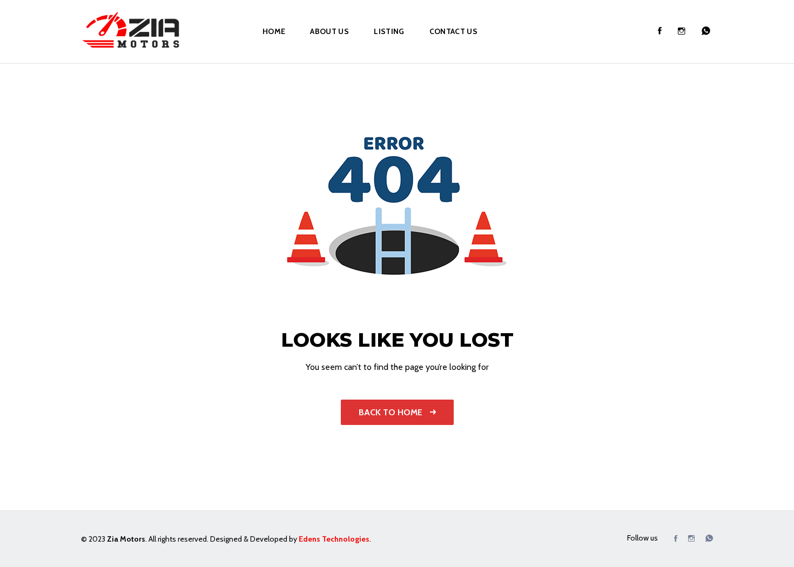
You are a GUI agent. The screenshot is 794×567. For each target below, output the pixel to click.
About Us (329, 31)
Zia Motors (126, 539)
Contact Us (453, 31)
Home (274, 31)
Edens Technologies (334, 539)
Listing (389, 31)
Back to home (392, 412)
